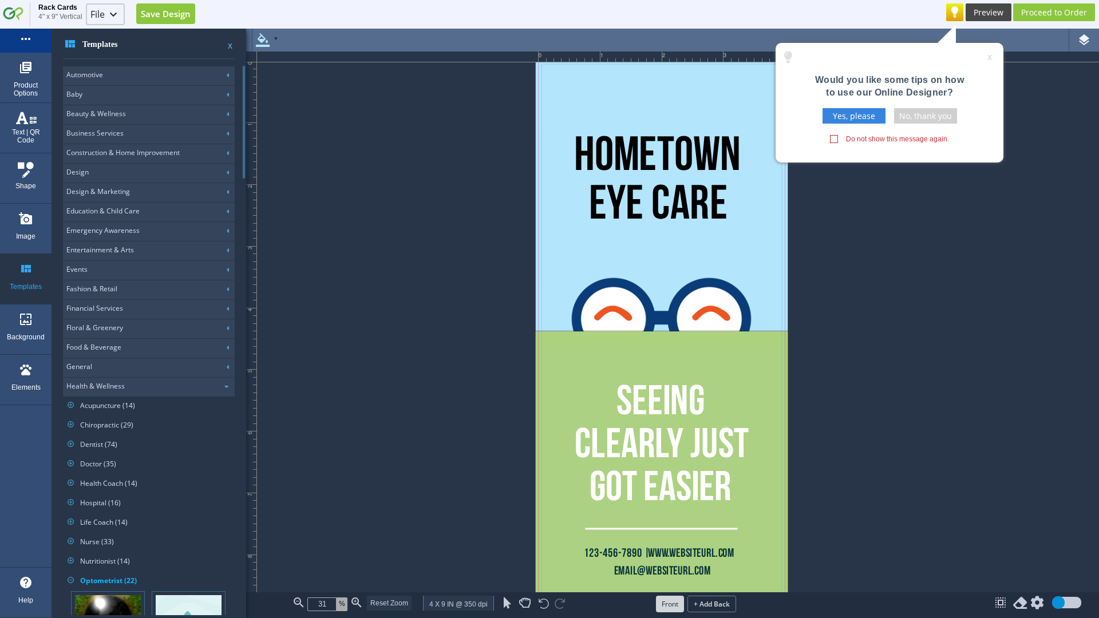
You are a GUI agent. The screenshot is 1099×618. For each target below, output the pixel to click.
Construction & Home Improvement (123, 152)
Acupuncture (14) (101, 405)
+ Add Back (712, 604)
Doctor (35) (92, 464)
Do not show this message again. (897, 139)
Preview (988, 12)
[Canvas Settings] (1037, 605)
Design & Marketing (98, 191)
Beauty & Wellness (96, 113)
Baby (74, 94)
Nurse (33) (91, 541)
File (97, 14)
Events (77, 269)
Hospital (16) (94, 503)
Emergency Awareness (103, 230)
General (79, 366)
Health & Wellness (95, 386)
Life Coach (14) (98, 522)
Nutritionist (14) (99, 561)
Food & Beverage (93, 347)
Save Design (166, 13)
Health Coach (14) (102, 483)
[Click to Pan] (525, 603)
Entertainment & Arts (100, 250)
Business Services (95, 133)
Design (77, 172)
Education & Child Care (103, 211)
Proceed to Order (1054, 12)
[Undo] (544, 605)
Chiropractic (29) (100, 425)
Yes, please (854, 115)
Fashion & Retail (91, 289)
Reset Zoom (389, 603)
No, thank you (925, 115)
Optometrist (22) (102, 580)
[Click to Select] (507, 603)
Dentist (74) (92, 444)
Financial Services (94, 308)
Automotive (84, 75)
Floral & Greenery (94, 327)
